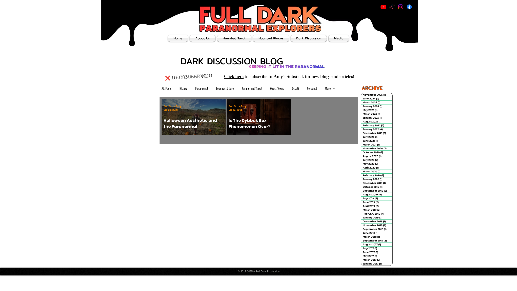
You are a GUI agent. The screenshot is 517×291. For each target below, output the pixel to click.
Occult (295, 89)
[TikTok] (392, 7)
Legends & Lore (225, 89)
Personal (312, 89)
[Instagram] (400, 7)
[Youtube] (383, 7)
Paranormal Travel (252, 89)
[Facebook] (409, 7)
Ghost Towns (277, 89)
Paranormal (201, 89)
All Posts (166, 89)
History (183, 89)
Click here (234, 77)
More (328, 89)
